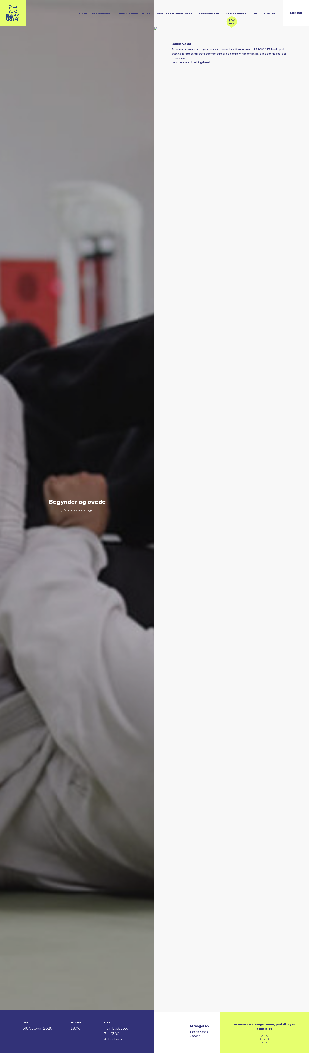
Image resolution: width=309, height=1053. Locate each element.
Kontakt (271, 13)
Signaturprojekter (134, 13)
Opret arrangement (95, 13)
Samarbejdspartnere (174, 13)
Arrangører (209, 13)
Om (255, 13)
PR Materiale (235, 13)
